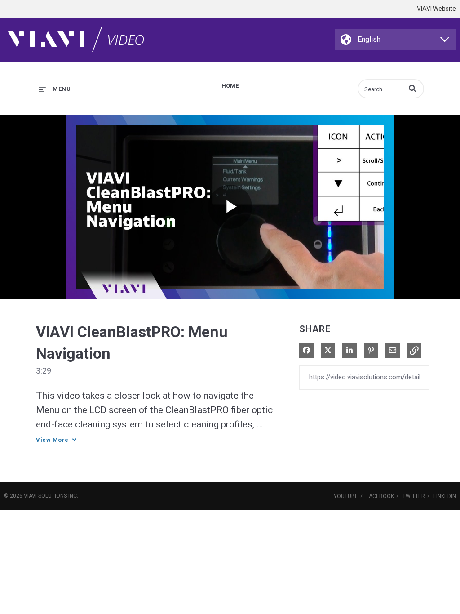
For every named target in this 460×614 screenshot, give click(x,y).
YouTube (346, 496)
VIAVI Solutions (45, 496)
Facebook (380, 496)
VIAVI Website (436, 8)
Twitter (413, 496)
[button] (412, 88)
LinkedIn (444, 496)
